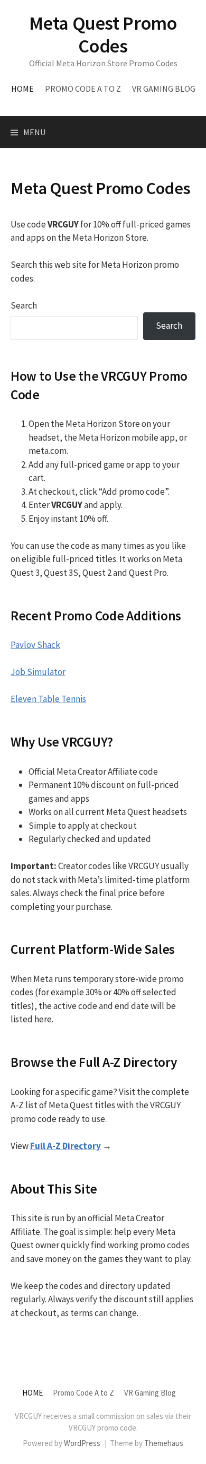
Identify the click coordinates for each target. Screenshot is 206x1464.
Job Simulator (38, 672)
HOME (22, 88)
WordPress (82, 1443)
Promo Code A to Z (83, 88)
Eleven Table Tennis (48, 699)
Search (24, 305)
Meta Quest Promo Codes (102, 34)
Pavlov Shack (35, 645)
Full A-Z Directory (65, 1146)
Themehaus (163, 1443)
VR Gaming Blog (163, 88)
